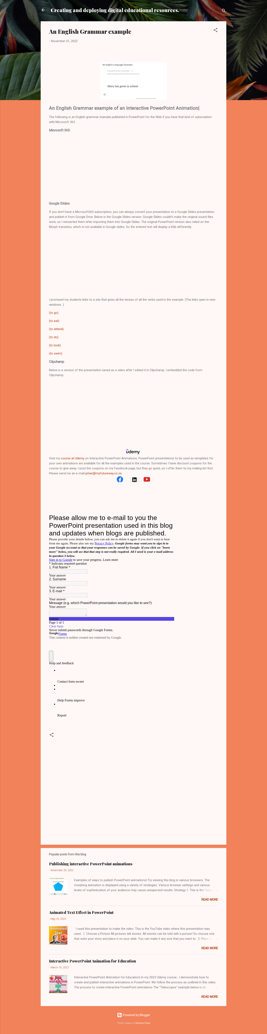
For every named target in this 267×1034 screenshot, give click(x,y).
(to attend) (56, 329)
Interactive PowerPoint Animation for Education (92, 961)
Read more (210, 899)
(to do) (53, 337)
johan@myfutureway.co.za (103, 473)
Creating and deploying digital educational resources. (115, 10)
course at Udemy (72, 458)
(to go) (53, 313)
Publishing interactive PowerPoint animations (90, 863)
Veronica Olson (142, 1023)
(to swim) (55, 353)
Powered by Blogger (136, 1015)
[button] (215, 31)
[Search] (223, 11)
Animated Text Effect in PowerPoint (81, 912)
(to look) (55, 345)
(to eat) (54, 321)
